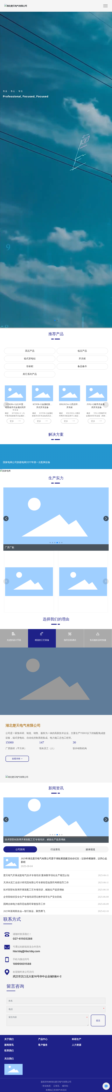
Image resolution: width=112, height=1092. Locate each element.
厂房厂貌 (9, 547)
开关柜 (82, 358)
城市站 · (65, 1086)
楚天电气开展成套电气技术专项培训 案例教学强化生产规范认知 (36, 875)
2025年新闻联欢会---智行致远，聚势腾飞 (24, 911)
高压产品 (29, 351)
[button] (54, 320)
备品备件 (82, 366)
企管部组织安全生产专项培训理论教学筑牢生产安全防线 (34, 839)
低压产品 (82, 351)
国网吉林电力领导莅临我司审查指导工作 (24, 904)
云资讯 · (57, 1086)
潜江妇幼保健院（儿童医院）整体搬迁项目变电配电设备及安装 (35, 462)
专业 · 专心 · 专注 (13, 91)
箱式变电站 (30, 358)
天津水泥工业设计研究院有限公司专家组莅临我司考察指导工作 (36, 882)
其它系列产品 (30, 374)
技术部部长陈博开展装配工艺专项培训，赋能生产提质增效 (33, 889)
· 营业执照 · (46, 1086)
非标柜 (29, 366)
